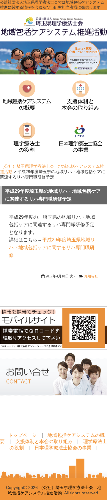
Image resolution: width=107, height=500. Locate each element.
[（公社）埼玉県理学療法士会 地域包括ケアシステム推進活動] (53, 34)
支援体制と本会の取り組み (44, 441)
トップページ (22, 435)
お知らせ (91, 276)
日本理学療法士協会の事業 (63, 447)
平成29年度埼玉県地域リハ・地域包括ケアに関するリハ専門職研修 (52, 247)
